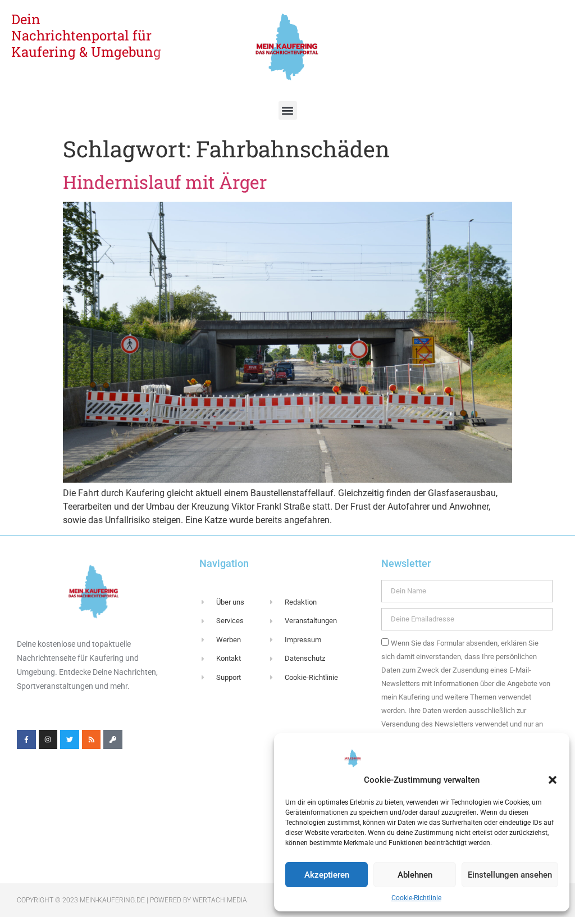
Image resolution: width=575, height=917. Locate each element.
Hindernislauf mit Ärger (165, 182)
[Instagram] (48, 739)
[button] (552, 780)
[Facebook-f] (26, 739)
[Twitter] (69, 739)
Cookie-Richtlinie (416, 898)
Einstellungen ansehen (510, 875)
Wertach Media (220, 900)
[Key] (112, 739)
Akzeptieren (326, 875)
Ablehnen (415, 875)
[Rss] (91, 739)
